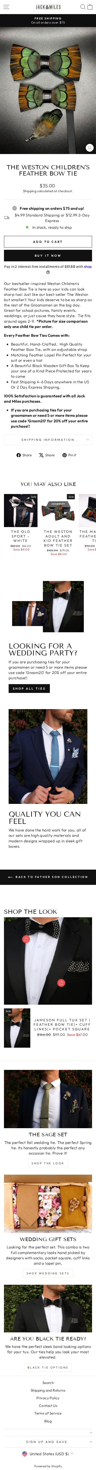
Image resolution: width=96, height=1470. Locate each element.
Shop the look (48, 1163)
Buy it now (48, 255)
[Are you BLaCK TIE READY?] (48, 1308)
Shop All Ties (29, 688)
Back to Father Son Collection (51, 877)
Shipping (29, 191)
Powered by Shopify (48, 1466)
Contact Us (48, 1405)
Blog (48, 1421)
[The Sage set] (48, 1099)
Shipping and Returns (48, 1390)
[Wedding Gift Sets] (48, 1204)
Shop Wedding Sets (48, 1273)
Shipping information (48, 440)
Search (48, 1382)
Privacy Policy (48, 1398)
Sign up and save (47, 1442)
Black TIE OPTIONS (48, 1367)
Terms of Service (48, 1413)
